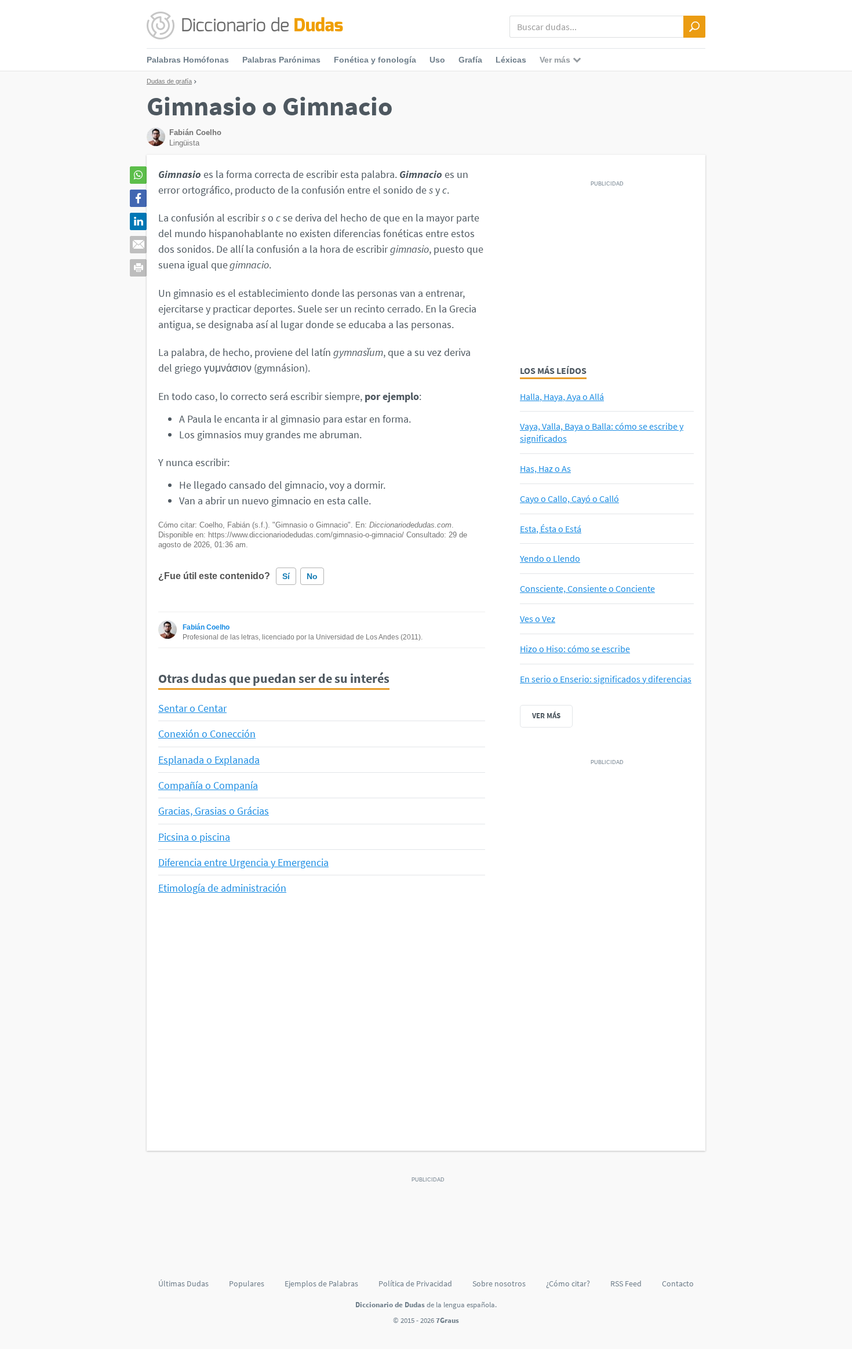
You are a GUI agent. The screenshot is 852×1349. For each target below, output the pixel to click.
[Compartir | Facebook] (138, 198)
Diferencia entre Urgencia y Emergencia (243, 862)
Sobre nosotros (499, 1283)
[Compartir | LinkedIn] (138, 221)
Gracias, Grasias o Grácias (213, 810)
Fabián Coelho (206, 627)
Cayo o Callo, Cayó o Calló (569, 498)
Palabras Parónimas (281, 59)
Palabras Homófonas (188, 59)
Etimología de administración (222, 888)
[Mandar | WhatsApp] (138, 175)
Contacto (678, 1283)
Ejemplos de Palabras (321, 1283)
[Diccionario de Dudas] (245, 26)
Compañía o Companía (208, 785)
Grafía (470, 59)
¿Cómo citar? (568, 1283)
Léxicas (511, 59)
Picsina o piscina (194, 836)
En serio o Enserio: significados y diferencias (605, 679)
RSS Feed (626, 1283)
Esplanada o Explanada (209, 759)
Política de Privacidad (415, 1283)
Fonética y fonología (375, 59)
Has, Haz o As (545, 468)
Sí (286, 576)
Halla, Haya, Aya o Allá (562, 396)
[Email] (138, 244)
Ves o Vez (537, 618)
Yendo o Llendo (550, 558)
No (312, 576)
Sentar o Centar (192, 708)
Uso (437, 59)
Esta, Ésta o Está (550, 528)
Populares (246, 1283)
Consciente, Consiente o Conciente (587, 588)
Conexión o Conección (207, 733)
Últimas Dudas (183, 1283)
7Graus (447, 1320)
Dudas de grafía (169, 81)
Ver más (546, 716)
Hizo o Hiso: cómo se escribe (575, 648)
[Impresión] (138, 268)
